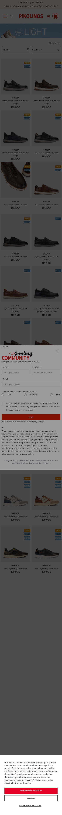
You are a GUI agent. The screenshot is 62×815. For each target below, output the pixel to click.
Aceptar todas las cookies (31, 791)
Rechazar (31, 798)
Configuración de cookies (30, 806)
